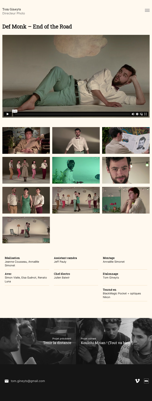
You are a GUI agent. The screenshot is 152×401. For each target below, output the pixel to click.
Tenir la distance (57, 341)
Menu (147, 10)
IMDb (146, 381)
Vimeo (137, 381)
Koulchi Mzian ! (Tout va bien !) (107, 341)
